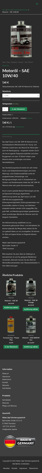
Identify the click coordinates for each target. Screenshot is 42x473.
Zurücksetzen (6, 99)
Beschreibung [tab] (7, 136)
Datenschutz (6, 379)
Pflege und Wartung (9, 406)
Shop (8, 62)
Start (3, 62)
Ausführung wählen (11, 307)
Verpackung (6, 91)
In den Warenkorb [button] (11, 347)
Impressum (6, 376)
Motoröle (14, 62)
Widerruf (5, 373)
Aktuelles (6, 468)
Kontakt (5, 382)
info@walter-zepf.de (9, 429)
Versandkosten (19, 127)
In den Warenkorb (18, 109)
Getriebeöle (6, 388)
